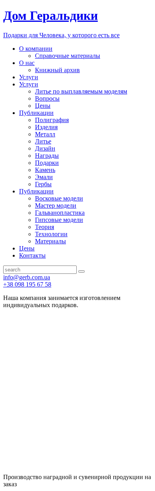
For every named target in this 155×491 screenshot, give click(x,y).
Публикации (36, 112)
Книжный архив (57, 70)
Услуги (28, 77)
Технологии (51, 234)
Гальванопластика (60, 212)
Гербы (43, 184)
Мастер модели (55, 205)
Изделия (46, 127)
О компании (35, 48)
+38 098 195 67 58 (27, 284)
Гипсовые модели (59, 219)
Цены (42, 105)
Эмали (44, 177)
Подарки (47, 162)
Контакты (32, 255)
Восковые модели (59, 198)
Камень (45, 169)
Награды (47, 155)
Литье (43, 141)
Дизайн (45, 148)
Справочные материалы (67, 55)
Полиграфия (52, 120)
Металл (45, 134)
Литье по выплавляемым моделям (81, 91)
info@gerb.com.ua (26, 277)
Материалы (50, 241)
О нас (27, 62)
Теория (44, 227)
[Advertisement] (77, 392)
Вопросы (47, 98)
